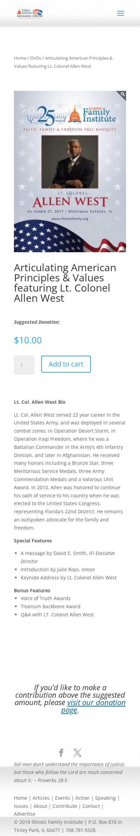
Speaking (105, 798)
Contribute (65, 806)
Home (20, 58)
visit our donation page (93, 706)
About (40, 806)
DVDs (35, 58)
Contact (91, 806)
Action (82, 798)
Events (62, 798)
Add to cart (66, 364)
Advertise (24, 814)
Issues (21, 806)
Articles (41, 798)
